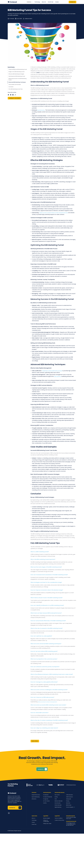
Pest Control (57, 794)
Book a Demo (35, 741)
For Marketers (45, 794)
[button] (29, 2)
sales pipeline (57, 376)
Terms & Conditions (58, 818)
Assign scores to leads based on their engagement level (53, 212)
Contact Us (72, 2)
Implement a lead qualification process (52, 370)
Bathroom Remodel (58, 801)
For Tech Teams (46, 801)
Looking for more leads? (14, 98)
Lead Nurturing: (41, 110)
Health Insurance (69, 796)
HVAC (56, 798)
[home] (12, 2)
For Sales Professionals (47, 796)
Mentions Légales (46, 818)
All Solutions (34, 798)
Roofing (56, 796)
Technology (34, 820)
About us (33, 818)
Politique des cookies (47, 823)
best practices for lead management (47, 701)
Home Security (57, 803)
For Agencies (45, 798)
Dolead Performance (36, 794)
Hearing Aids (68, 798)
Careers (33, 822)
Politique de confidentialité (46, 821)
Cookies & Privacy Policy (59, 820)
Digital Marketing (58, 807)
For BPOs (45, 803)
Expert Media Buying (35, 796)
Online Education (69, 794)
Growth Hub (34, 824)
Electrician (68, 803)
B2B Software (68, 805)
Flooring (67, 801)
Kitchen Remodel (58, 805)
